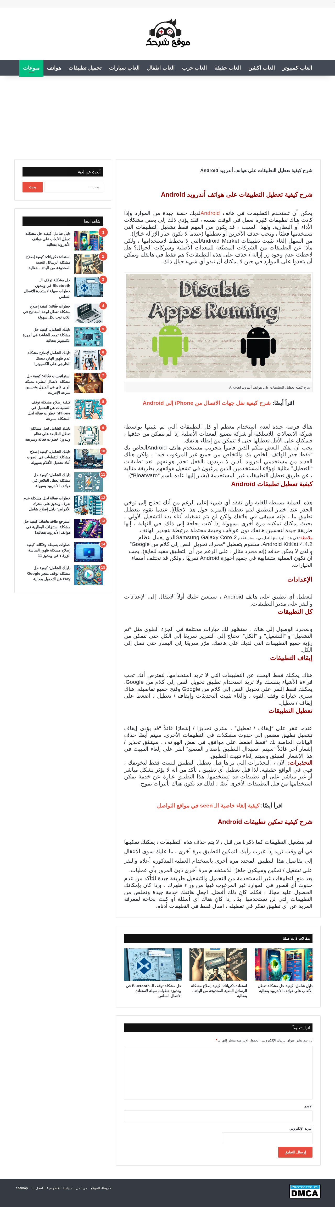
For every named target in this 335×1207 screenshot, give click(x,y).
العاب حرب (194, 68)
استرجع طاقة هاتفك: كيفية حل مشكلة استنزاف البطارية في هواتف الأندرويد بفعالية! (47, 526)
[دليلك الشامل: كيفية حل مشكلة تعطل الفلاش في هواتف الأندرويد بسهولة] (88, 482)
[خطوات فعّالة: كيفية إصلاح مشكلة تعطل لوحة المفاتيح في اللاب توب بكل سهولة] (88, 313)
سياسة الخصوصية (59, 1188)
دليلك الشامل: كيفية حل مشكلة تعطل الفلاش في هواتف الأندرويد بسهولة (51, 480)
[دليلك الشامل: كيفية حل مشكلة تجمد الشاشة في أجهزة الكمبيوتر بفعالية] (88, 336)
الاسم (308, 1106)
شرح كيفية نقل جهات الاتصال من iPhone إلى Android (207, 403)
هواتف (54, 68)
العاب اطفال (161, 68)
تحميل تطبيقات (85, 68)
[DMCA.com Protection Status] (305, 1197)
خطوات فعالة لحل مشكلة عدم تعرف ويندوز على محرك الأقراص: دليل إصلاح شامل (47, 503)
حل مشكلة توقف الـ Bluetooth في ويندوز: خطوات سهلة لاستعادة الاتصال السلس (154, 991)
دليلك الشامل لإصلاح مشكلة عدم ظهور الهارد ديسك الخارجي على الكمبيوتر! (48, 358)
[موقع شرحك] (167, 33)
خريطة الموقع (101, 1188)
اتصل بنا (37, 1188)
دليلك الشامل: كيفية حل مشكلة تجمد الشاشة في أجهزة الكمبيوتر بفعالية (46, 335)
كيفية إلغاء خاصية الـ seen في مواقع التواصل (207, 805)
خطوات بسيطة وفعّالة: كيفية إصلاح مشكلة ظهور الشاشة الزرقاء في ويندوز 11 (48, 550)
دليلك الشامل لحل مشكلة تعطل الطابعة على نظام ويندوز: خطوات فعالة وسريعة (47, 433)
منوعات (31, 68)
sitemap (22, 1188)
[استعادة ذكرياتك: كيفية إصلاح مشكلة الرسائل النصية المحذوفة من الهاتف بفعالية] (218, 964)
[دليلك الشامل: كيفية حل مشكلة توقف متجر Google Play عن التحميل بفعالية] (88, 575)
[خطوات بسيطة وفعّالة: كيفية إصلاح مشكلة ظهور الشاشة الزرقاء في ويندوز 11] (88, 552)
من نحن (81, 1188)
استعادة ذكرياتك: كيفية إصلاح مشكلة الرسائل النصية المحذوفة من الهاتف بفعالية (219, 991)
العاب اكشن (261, 68)
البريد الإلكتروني (300, 1128)
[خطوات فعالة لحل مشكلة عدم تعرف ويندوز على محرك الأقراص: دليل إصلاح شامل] (88, 505)
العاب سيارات (124, 68)
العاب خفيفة (227, 68)
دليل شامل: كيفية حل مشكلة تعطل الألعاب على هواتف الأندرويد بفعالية (47, 239)
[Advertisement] (167, 114)
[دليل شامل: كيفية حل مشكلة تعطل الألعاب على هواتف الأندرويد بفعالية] (283, 964)
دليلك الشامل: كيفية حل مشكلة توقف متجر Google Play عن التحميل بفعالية (48, 573)
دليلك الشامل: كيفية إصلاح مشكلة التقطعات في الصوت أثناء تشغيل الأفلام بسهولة (48, 457)
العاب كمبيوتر (297, 68)
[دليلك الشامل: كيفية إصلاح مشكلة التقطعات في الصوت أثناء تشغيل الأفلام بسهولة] (88, 459)
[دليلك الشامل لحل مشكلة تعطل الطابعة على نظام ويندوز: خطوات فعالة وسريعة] (88, 435)
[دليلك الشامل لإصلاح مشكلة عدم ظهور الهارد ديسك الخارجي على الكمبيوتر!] (88, 360)
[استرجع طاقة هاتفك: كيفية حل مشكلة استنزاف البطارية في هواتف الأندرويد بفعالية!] (88, 528)
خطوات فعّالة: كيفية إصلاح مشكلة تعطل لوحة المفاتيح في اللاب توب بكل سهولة (46, 311)
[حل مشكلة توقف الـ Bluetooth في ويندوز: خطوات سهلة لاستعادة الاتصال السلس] (153, 964)
